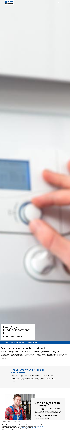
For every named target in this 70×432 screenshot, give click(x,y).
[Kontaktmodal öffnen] (61, 2)
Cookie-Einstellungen (25, 427)
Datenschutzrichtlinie (34, 427)
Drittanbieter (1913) (31, 424)
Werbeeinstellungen (40, 426)
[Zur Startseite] (9, 2)
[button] (64, 2)
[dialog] (35, 426)
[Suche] (58, 2)
